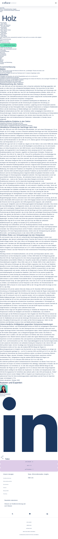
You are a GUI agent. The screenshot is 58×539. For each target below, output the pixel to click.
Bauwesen (2, 52)
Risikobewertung (6, 42)
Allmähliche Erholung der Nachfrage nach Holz (11, 123)
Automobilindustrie (5, 51)
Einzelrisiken (6, 484)
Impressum (29, 525)
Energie (2, 56)
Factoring (5, 493)
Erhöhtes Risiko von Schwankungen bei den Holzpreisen (13, 124)
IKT (1, 58)
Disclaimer (29, 522)
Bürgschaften (6, 490)
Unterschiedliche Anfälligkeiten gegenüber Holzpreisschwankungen (16, 125)
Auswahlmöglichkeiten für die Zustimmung (29, 534)
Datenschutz (29, 528)
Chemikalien (3, 54)
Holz (1, 57)
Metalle (2, 60)
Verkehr (2, 63)
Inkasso (4, 487)
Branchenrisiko (5, 41)
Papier (1, 61)
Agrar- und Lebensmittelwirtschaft (8, 49)
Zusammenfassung (6, 39)
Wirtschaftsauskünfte (7, 481)
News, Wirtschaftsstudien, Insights (38, 474)
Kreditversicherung (7, 478)
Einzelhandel (3, 55)
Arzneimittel (3, 50)
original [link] (39, 37)
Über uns (30, 477)
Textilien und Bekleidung (6, 62)
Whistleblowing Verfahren (29, 531)
